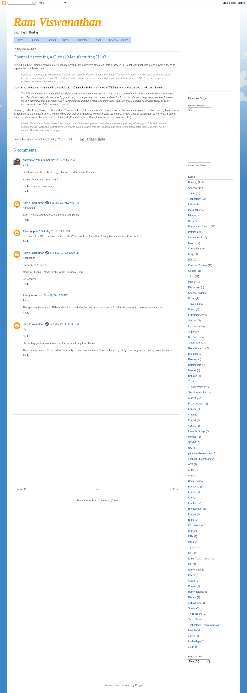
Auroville (193, 398)
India (191, 204)
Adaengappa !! (31, 231)
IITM (190, 536)
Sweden (192, 320)
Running (35, 40)
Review (192, 597)
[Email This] (89, 139)
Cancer (192, 409)
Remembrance (196, 591)
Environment (195, 508)
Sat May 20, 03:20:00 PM (64, 202)
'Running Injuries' (197, 392)
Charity (192, 492)
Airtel (191, 470)
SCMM (192, 442)
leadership (194, 641)
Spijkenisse (194, 602)
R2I (190, 259)
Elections (193, 503)
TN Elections (195, 613)
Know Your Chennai (199, 558)
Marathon (193, 209)
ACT (190, 464)
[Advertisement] (97, 449)
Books (191, 309)
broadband (194, 630)
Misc (191, 215)
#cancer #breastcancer (201, 458)
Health (191, 298)
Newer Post (22, 489)
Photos (192, 586)
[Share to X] (96, 139)
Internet (192, 542)
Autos (191, 475)
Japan (191, 547)
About (99, 40)
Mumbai (192, 436)
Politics (192, 231)
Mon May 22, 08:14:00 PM (53, 295)
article (22, 64)
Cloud (191, 414)
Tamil (191, 276)
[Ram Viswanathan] (199, 161)
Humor (191, 530)
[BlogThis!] (92, 139)
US (190, 220)
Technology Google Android (203, 625)
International (195, 237)
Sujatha (192, 331)
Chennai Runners (118, 40)
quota (191, 647)
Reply (26, 191)
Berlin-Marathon (197, 348)
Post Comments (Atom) (105, 500)
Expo (191, 519)
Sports (191, 608)
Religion (192, 375)
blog (190, 254)
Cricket (192, 420)
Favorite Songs (196, 431)
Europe (192, 514)
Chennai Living (196, 292)
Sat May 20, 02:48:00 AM (60, 159)
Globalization (195, 525)
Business (193, 353)
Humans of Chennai (199, 226)
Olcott (191, 580)
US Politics (194, 337)
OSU (191, 575)
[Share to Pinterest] (103, 139)
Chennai (51, 40)
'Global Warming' (197, 386)
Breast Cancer (196, 403)
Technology (83, 40)
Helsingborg (194, 364)
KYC (190, 553)
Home (20, 40)
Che (190, 497)
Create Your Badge (197, 165)
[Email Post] (82, 139)
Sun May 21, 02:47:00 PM (64, 252)
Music (191, 281)
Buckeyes (193, 486)
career (191, 636)
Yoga (191, 381)
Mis (190, 564)
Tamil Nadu (194, 619)
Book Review (195, 481)
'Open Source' (196, 342)
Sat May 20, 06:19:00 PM (55, 231)
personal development (200, 453)
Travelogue (194, 303)
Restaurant (194, 287)
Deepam (192, 359)
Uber (190, 447)
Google (192, 270)
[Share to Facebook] (100, 139)
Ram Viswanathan (57, 21)
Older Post (172, 489)
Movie (191, 243)
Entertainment (196, 315)
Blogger (139, 685)
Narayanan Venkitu (34, 159)
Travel (66, 40)
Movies (192, 370)
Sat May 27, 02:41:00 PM (64, 324)
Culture (192, 425)
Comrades (194, 248)
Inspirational (195, 326)
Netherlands (194, 569)
